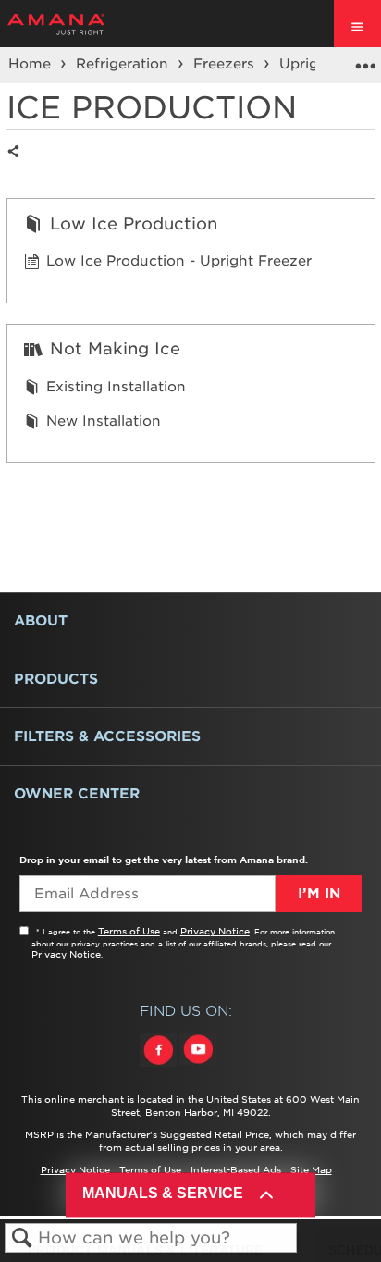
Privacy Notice (215, 930)
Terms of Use (129, 930)
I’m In (319, 893)
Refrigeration (124, 64)
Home (31, 64)
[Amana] (84, 24)
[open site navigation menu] (357, 23)
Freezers (226, 64)
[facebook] (159, 1066)
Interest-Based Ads (235, 1169)
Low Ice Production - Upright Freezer (179, 261)
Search (22, 1238)
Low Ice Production (133, 223)
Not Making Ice (115, 348)
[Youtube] (197, 1066)
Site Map (311, 1169)
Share (18, 165)
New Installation (103, 421)
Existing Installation (116, 386)
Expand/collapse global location (365, 59)
